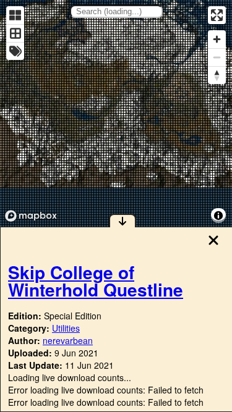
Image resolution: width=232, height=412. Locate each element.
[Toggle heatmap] (15, 15)
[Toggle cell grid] (15, 33)
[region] (116, 113)
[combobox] (116, 11)
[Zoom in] (217, 39)
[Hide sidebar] (122, 220)
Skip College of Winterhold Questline (95, 280)
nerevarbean (68, 340)
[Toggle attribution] (218, 215)
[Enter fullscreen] (217, 15)
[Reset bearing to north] (217, 75)
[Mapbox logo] (31, 216)
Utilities (66, 328)
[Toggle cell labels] (15, 51)
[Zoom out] (217, 57)
